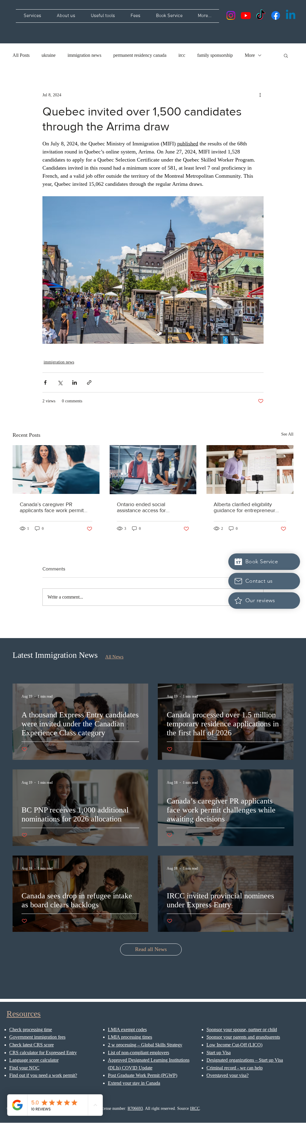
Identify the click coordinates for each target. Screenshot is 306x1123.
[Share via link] (89, 382)
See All (287, 434)
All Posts (21, 55)
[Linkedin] (290, 15)
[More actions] (260, 94)
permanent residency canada (139, 55)
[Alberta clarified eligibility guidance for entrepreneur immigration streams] (249, 469)
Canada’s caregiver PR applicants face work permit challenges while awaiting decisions (52, 507)
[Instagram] (231, 15)
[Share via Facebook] (45, 382)
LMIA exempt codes (127, 1029)
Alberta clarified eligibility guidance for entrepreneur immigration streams (244, 507)
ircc (181, 55)
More (250, 55)
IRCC (195, 1108)
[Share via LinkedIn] (74, 382)
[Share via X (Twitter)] (60, 382)
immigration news (84, 55)
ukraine (49, 55)
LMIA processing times (130, 1037)
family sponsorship (215, 55)
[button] (286, 55)
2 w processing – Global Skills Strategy (145, 1044)
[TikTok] (261, 15)
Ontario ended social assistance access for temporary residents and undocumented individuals (147, 507)
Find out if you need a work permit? (43, 1075)
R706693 (135, 1108)
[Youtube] (246, 15)
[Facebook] (275, 15)
